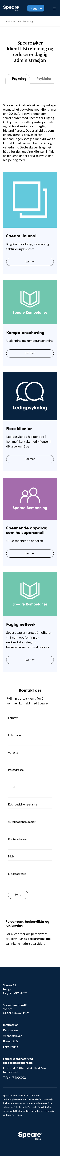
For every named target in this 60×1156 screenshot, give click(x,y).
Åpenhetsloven (12, 1035)
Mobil (11, 856)
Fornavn (13, 718)
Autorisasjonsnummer (22, 821)
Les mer (30, 262)
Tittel (11, 787)
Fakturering (10, 1046)
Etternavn (14, 735)
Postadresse (16, 769)
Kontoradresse (17, 839)
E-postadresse (17, 873)
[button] (47, 8)
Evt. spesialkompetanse (22, 804)
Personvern (10, 1030)
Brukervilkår (10, 1041)
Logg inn (36, 8)
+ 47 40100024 (17, 1077)
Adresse (13, 752)
